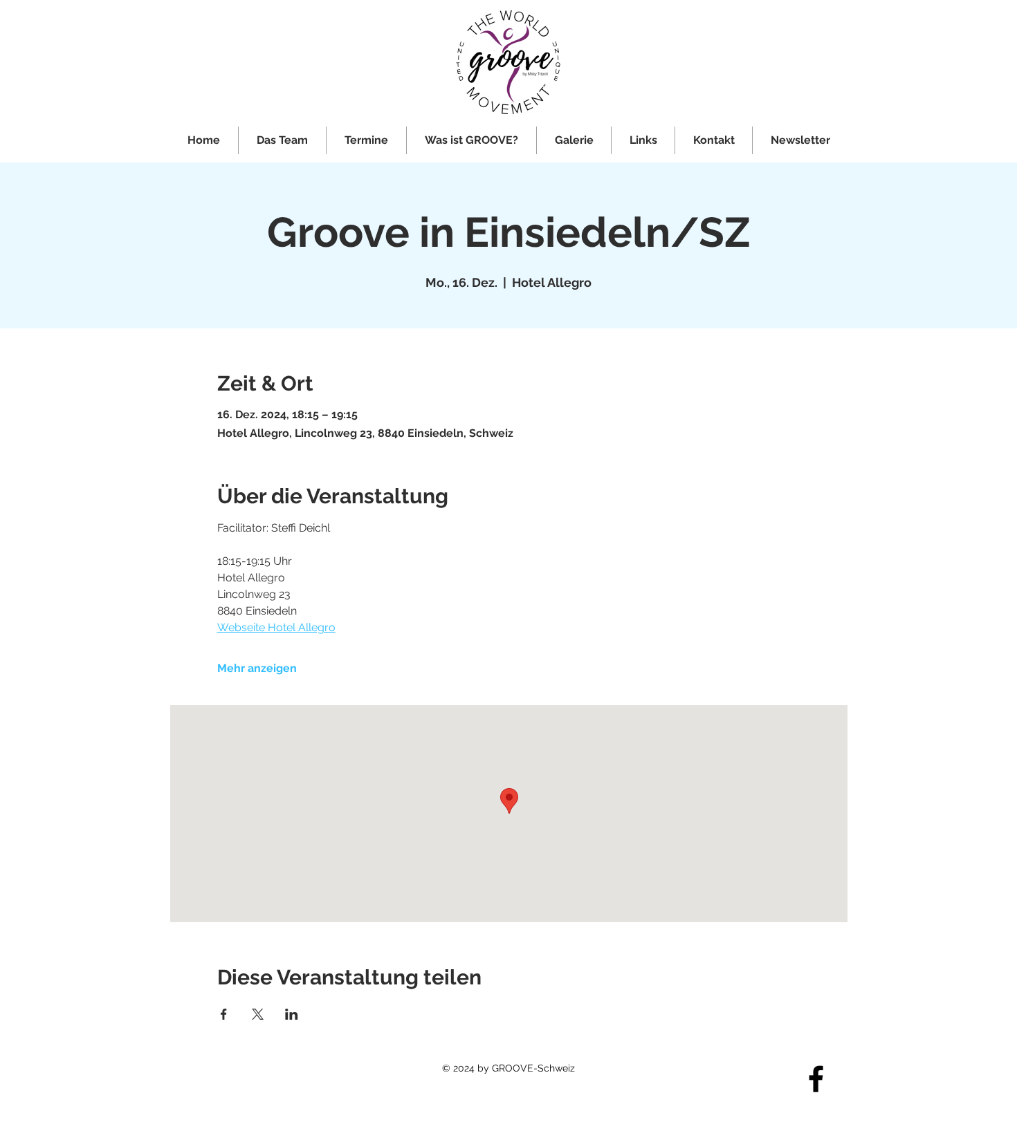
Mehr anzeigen (257, 668)
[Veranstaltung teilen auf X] (257, 1014)
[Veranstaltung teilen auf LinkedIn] (291, 1014)
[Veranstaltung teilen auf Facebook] (223, 1014)
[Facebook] (816, 1078)
